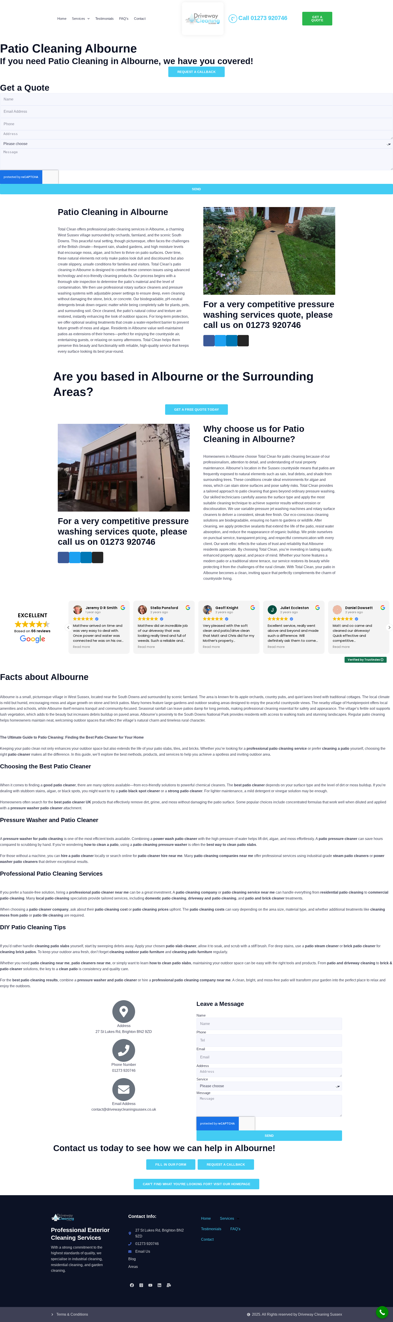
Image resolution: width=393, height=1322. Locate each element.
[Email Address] (123, 1089)
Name (201, 1015)
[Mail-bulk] (168, 1285)
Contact (140, 18)
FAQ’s (123, 18)
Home (61, 18)
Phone (201, 1032)
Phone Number (123, 1065)
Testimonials (104, 18)
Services (78, 18)
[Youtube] (150, 1285)
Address (202, 1066)
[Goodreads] (141, 1285)
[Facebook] (132, 1285)
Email (200, 1049)
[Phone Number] (123, 1050)
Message (203, 1093)
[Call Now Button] (382, 1312)
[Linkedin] (159, 1285)
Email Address (124, 1104)
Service (202, 1079)
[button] (389, 627)
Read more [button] (81, 647)
